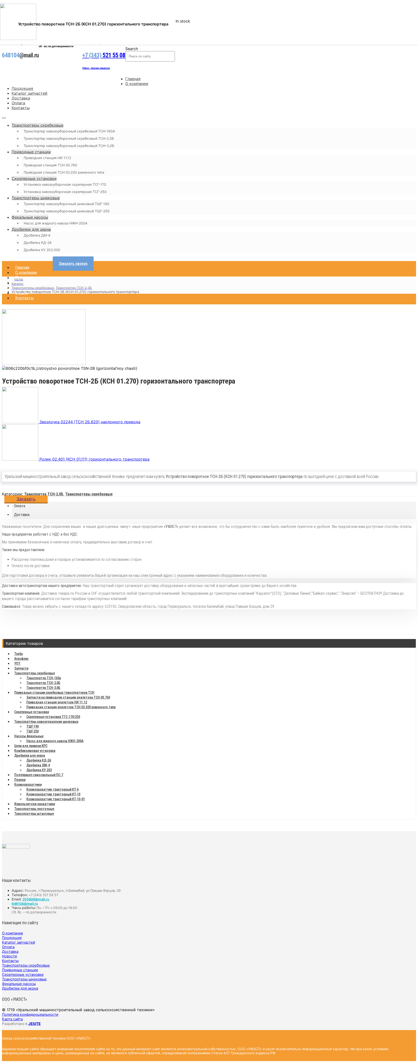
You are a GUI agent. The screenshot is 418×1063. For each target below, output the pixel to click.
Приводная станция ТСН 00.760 (50, 165)
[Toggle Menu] (4, 118)
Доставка (21, 98)
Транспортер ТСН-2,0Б (43, 494)
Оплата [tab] (19, 506)
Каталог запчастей (29, 93)
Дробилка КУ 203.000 (42, 250)
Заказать (26, 498)
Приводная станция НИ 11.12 (47, 158)
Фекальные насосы (30, 217)
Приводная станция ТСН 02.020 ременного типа (64, 172)
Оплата (18, 102)
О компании (136, 83)
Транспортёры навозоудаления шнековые (46, 722)
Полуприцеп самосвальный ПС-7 (38, 775)
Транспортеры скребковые (37, 125)
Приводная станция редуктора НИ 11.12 (56, 702)
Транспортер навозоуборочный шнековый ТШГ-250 (67, 211)
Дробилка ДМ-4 (37, 235)
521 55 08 (103, 55)
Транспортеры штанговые (34, 814)
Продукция (22, 88)
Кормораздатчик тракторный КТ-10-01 (55, 799)
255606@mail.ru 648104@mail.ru (30, 901)
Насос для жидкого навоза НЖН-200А (55, 223)
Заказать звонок (73, 263)
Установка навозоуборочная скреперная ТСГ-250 (65, 192)
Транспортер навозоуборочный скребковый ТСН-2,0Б (69, 138)
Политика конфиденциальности (30, 1014)
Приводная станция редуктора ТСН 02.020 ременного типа (71, 707)
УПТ (17, 663)
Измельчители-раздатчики (34, 804)
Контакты (21, 107)
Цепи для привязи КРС (30, 746)
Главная (133, 78)
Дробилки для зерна (31, 229)
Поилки (19, 780)
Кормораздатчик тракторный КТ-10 (53, 794)
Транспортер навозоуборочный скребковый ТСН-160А (69, 131)
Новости (9, 956)
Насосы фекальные (29, 736)
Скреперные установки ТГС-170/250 (53, 717)
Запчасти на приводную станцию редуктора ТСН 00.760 (68, 697)
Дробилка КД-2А (38, 242)
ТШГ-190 (32, 726)
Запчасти (21, 668)
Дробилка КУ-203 (39, 770)
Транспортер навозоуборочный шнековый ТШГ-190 (66, 204)
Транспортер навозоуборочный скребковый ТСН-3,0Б (69, 146)
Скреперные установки (34, 178)
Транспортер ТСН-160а (43, 678)
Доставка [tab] (22, 514)
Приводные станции (31, 151)
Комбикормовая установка (34, 751)
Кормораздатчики (28, 784)
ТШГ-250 (32, 731)
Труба (18, 654)
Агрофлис (21, 659)
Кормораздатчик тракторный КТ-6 (52, 789)
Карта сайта (12, 1019)
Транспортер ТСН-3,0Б (43, 688)
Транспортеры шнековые (36, 197)
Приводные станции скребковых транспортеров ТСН (54, 692)
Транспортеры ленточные (34, 809)
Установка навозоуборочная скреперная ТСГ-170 (65, 184)
